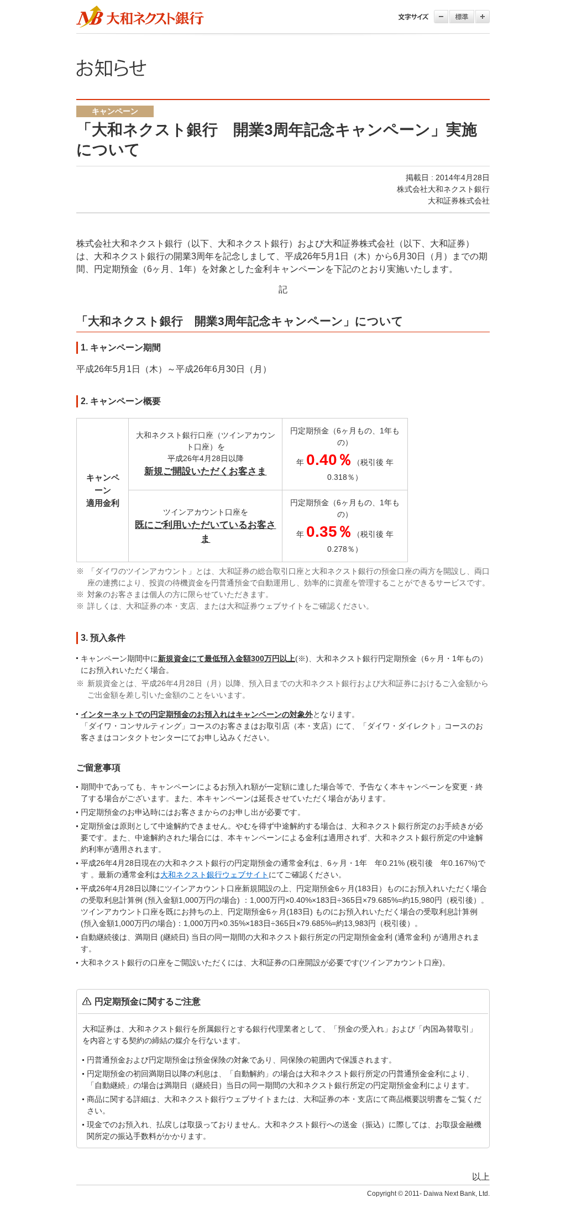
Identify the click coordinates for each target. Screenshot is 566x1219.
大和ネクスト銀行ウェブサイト (214, 874)
